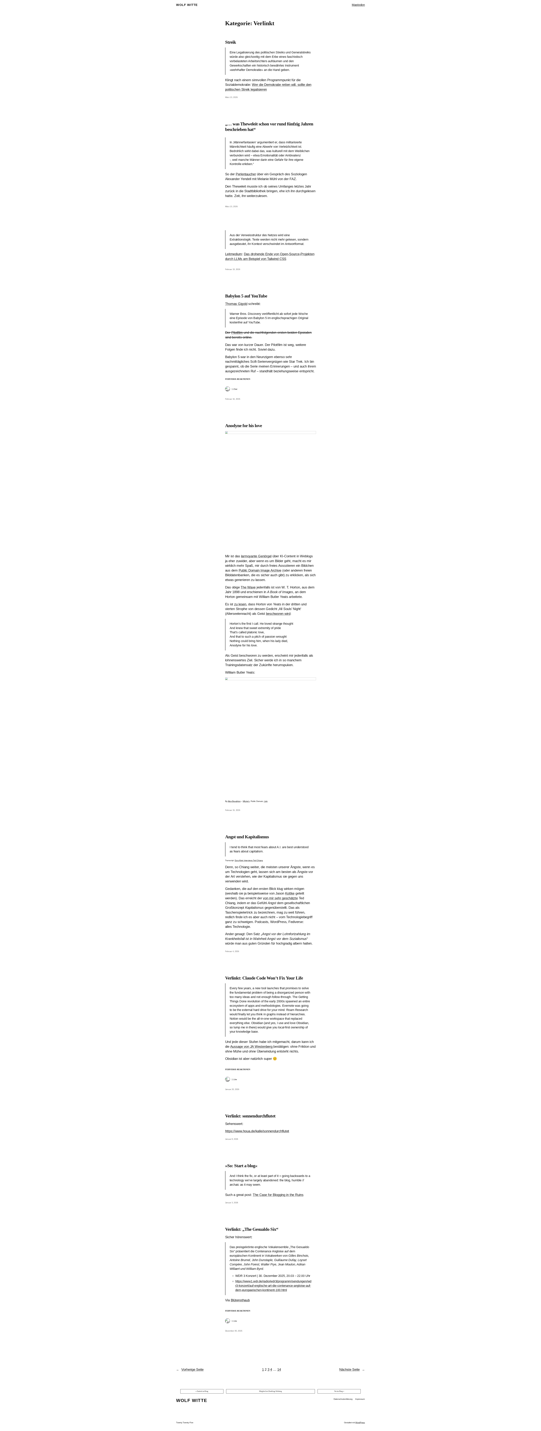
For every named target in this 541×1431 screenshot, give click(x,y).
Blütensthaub (240, 1300)
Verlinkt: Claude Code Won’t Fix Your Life (264, 977)
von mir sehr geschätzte (280, 898)
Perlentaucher (246, 174)
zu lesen (240, 604)
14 (279, 1369)
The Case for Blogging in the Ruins (278, 1195)
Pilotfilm (237, 332)
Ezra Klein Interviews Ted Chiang (249, 860)
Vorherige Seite (190, 1369)
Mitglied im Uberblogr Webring (270, 1391)
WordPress (360, 1422)
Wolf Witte (187, 5)
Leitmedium (233, 254)
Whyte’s (246, 801)
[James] (227, 1079)
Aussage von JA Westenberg (251, 1046)
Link (266, 801)
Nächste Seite (352, 1369)
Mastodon (358, 5)
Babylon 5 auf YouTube (246, 295)
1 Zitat (234, 389)
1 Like (234, 1079)
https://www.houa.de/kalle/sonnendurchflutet (257, 1131)
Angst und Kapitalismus (247, 836)
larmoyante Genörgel (256, 556)
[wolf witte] (227, 389)
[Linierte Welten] (227, 1321)
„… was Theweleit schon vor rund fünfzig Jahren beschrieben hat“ (269, 126)
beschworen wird (278, 614)
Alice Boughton (234, 801)
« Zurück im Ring (202, 1391)
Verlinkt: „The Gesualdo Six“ (251, 1229)
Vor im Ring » (339, 1391)
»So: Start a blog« (241, 1165)
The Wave (248, 587)
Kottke (290, 893)
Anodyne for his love (243, 425)
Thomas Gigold (236, 304)
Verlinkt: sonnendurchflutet (250, 1115)
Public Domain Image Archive (260, 570)
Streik (230, 42)
